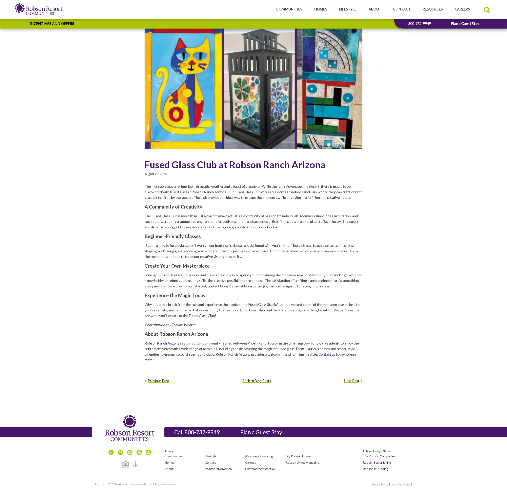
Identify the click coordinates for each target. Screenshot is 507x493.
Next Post (351, 380)
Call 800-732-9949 (197, 432)
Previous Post (158, 380)
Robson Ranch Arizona (162, 343)
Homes (320, 9)
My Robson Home (298, 456)
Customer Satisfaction (260, 469)
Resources (433, 9)
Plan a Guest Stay (465, 23)
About (375, 9)
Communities (289, 9)
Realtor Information (218, 469)
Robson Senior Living (377, 462)
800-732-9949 (419, 23)
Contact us (326, 354)
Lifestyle (347, 9)
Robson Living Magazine (302, 462)
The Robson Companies (379, 456)
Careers (462, 9)
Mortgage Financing (259, 456)
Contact (402, 9)
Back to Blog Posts (256, 380)
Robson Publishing (375, 469)
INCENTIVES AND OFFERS (52, 23)
